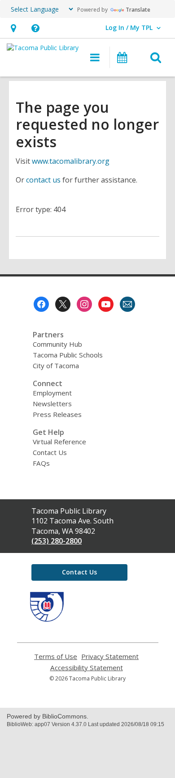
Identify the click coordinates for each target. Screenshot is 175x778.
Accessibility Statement (86, 667)
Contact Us (50, 452)
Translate (138, 9)
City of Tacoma (56, 365)
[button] (13, 28)
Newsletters (52, 403)
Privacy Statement (110, 656)
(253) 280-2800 (56, 541)
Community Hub (57, 344)
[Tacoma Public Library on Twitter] (62, 304)
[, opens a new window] (47, 619)
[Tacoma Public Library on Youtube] (106, 304)
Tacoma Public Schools (68, 354)
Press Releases (57, 414)
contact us (43, 180)
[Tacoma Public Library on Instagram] (84, 304)
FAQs (41, 463)
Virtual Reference (59, 441)
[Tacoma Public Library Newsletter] (127, 304)
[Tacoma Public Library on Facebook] (41, 304)
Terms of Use (55, 656)
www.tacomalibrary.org (70, 161)
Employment (52, 392)
